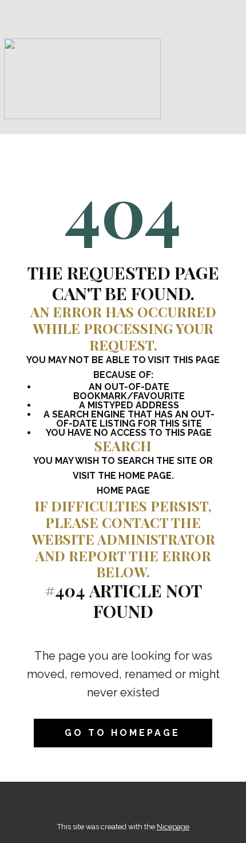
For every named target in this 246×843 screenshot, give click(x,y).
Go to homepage (122, 732)
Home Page (123, 490)
